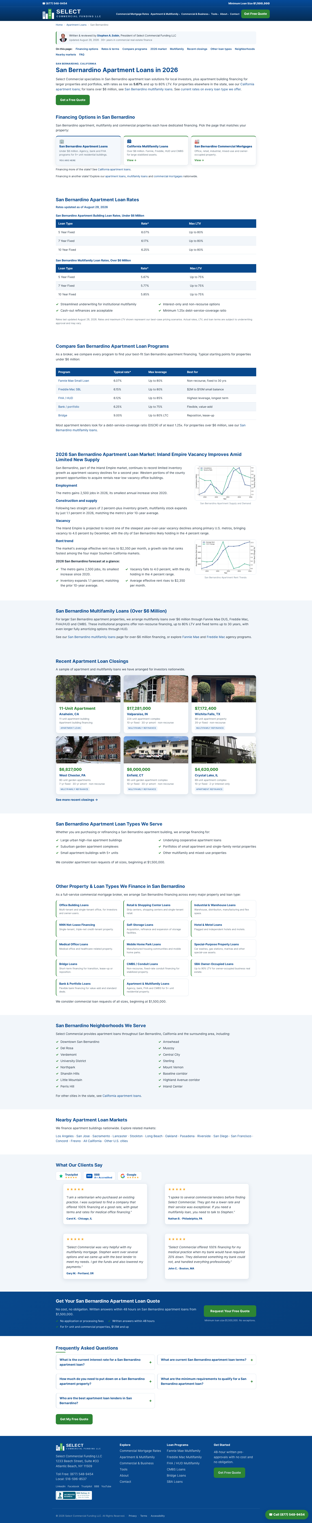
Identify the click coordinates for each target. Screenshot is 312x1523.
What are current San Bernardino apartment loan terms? (203, 1360)
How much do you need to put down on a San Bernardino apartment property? (102, 1381)
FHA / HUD (65, 398)
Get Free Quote (255, 14)
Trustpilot (86, 1486)
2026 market (158, 48)
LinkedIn (61, 1486)
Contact (234, 13)
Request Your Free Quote (230, 1311)
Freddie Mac (216, 637)
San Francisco (241, 1136)
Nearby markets (66, 54)
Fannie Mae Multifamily (183, 1451)
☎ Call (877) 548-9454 (287, 1514)
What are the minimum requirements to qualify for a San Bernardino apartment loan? (203, 1381)
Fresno (76, 1141)
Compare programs (134, 48)
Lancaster (120, 1136)
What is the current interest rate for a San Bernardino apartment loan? (100, 1362)
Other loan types (221, 48)
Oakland (171, 1136)
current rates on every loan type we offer (211, 89)
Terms (143, 1515)
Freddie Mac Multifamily (184, 1457)
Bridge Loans (176, 1475)
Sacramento (101, 1136)
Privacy (133, 1515)
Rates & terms (110, 48)
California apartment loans (114, 169)
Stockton (136, 1136)
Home (59, 24)
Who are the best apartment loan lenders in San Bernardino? (96, 1400)
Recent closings (197, 48)
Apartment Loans (76, 24)
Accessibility (158, 1515)
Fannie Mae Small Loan (73, 380)
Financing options (87, 48)
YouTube (106, 1486)
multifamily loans (137, 176)
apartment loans (115, 176)
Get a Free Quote (72, 100)
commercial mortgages (168, 176)
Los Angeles (65, 1136)
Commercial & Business (195, 13)
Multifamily (177, 48)
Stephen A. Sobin (108, 35)
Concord (62, 1141)
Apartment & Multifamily (165, 13)
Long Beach (153, 1136)
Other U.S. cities (116, 1141)
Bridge (62, 415)
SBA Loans (175, 1481)
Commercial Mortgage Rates (132, 13)
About (224, 13)
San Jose (83, 1136)
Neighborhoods (245, 48)
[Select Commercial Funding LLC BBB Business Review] (74, 1498)
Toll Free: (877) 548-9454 (74, 1474)
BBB (96, 1486)
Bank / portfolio (68, 406)
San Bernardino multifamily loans (148, 89)
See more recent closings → (77, 800)
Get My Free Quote (74, 1419)
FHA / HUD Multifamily (183, 1463)
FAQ (81, 54)
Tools (214, 13)
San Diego (220, 1136)
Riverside (204, 1136)
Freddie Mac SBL (69, 389)
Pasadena (187, 1136)
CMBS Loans (176, 1469)
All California (92, 1141)
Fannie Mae (190, 637)
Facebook (73, 1486)
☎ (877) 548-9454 (54, 3)
